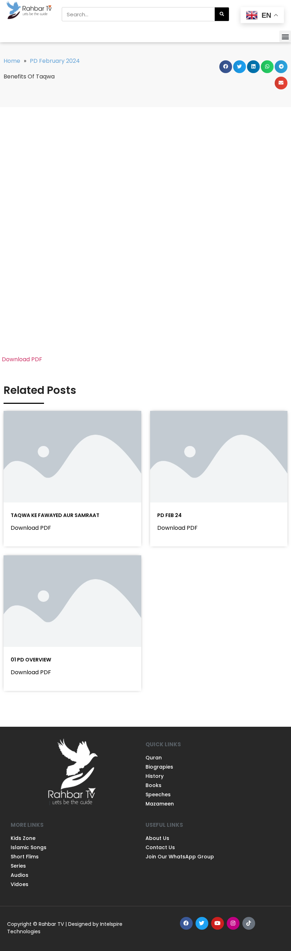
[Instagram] (233, 923)
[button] (285, 36)
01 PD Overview (31, 659)
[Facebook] (186, 923)
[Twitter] (202, 923)
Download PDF (22, 359)
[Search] (222, 14)
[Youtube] (217, 923)
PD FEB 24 (169, 515)
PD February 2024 (55, 61)
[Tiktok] (248, 923)
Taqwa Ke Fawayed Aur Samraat (55, 515)
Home (12, 61)
